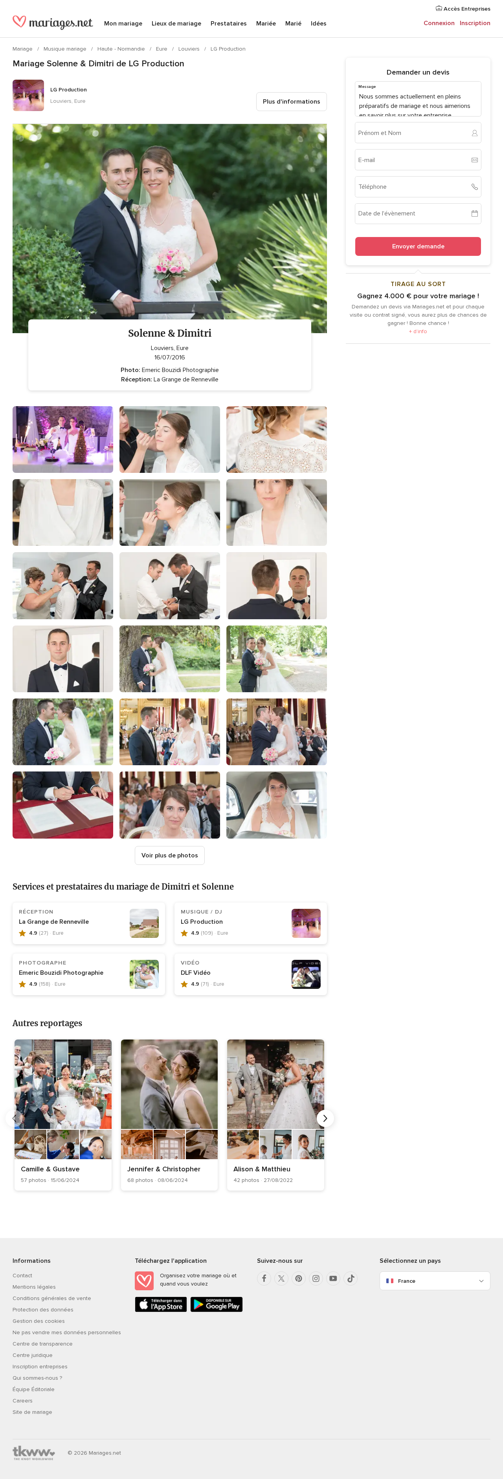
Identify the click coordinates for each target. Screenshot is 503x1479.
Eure (162, 49)
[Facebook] (264, 1278)
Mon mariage (123, 23)
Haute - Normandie (122, 49)
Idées (319, 23)
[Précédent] (14, 1118)
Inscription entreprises (40, 1366)
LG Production (228, 49)
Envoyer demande (418, 246)
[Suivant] (325, 1118)
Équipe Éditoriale (34, 1389)
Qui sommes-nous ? (37, 1378)
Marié (293, 23)
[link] (63, 1115)
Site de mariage (32, 1412)
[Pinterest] (299, 1278)
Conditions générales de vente (52, 1298)
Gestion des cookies (39, 1321)
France (406, 1281)
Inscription (475, 23)
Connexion (439, 23)
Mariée (266, 23)
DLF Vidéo (196, 973)
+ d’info (418, 331)
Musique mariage (66, 49)
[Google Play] (216, 1310)
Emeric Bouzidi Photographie (61, 973)
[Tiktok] (350, 1278)
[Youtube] (333, 1278)
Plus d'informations (291, 102)
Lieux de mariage (176, 23)
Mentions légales (34, 1287)
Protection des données (43, 1309)
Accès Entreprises (466, 8)
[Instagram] (316, 1278)
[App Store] (161, 1310)
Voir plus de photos (169, 855)
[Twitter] (281, 1278)
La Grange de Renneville (54, 922)
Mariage (23, 49)
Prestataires (229, 23)
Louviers (189, 49)
